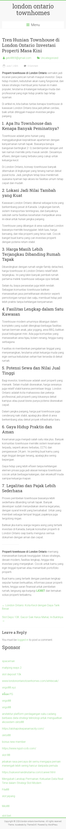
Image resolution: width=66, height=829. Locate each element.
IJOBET (40, 590)
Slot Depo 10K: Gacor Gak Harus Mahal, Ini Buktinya (32, 619)
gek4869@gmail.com (18, 58)
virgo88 (6, 700)
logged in (22, 639)
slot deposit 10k (11, 674)
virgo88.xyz (9, 687)
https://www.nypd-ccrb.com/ (19, 748)
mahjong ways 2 (11, 667)
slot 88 (6, 755)
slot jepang (8, 796)
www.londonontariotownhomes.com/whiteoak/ (30, 681)
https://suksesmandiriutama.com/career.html (28, 772)
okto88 (6, 735)
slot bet (6, 815)
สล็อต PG (7, 694)
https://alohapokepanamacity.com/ (23, 728)
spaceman (8, 661)
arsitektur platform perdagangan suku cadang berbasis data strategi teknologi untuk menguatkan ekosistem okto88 (32, 718)
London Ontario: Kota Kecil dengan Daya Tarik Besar (31, 607)
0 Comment (32, 66)
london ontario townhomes (33, 9)
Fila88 (5, 789)
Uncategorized (49, 58)
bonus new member (14, 741)
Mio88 (5, 806)
